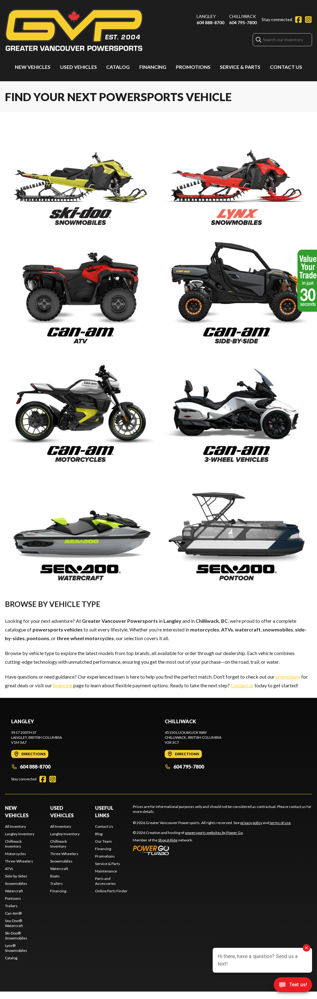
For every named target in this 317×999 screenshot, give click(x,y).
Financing (152, 67)
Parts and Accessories (105, 881)
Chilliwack (242, 16)
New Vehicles (32, 67)
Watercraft (14, 891)
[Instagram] (308, 19)
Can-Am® (13, 913)
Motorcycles (15, 853)
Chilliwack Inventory (13, 844)
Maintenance (106, 871)
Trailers (11, 905)
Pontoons (13, 898)
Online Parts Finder (111, 891)
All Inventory (15, 826)
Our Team (103, 841)
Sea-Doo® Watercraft (14, 923)
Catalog (118, 67)
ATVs (9, 868)
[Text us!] (293, 985)
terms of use (280, 822)
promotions (288, 677)
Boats (55, 876)
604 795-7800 (243, 22)
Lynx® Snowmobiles (16, 948)
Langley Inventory (19, 834)
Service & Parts (240, 67)
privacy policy (251, 822)
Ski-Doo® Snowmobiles (16, 935)
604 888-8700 (210, 22)
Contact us (242, 685)
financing (62, 685)
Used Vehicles (78, 67)
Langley (206, 16)
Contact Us (286, 67)
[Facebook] (298, 19)
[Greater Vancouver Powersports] (74, 30)
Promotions (193, 67)
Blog (98, 834)
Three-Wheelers (19, 861)
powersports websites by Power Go (214, 832)
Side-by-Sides (16, 876)
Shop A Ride (167, 840)
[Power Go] (188, 850)
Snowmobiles (16, 883)
